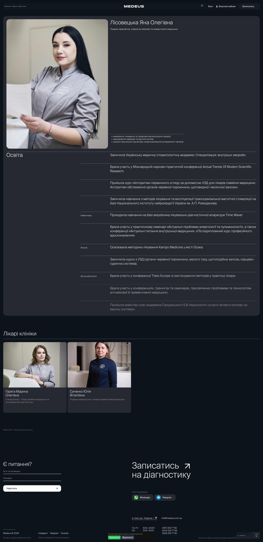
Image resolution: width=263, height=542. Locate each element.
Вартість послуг (22, 6)
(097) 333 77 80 (169, 528)
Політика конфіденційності (9, 529)
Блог (210, 6)
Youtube (64, 533)
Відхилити (127, 537)
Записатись (248, 6)
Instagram (43, 533)
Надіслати (11, 488)
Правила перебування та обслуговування (53, 538)
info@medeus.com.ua (172, 518)
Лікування (14, 6)
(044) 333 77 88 (169, 530)
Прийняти (114, 537)
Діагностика (8, 6)
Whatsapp (145, 497)
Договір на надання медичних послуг (17, 538)
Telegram (167, 497)
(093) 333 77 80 (169, 533)
